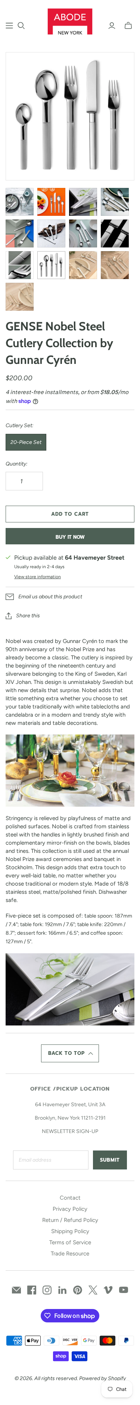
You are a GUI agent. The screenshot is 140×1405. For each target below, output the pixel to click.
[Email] (16, 1290)
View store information (37, 576)
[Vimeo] (108, 1290)
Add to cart (69, 514)
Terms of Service (70, 1242)
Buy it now (70, 537)
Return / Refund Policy (70, 1220)
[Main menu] (9, 25)
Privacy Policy (70, 1209)
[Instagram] (47, 1290)
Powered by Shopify (102, 1378)
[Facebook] (31, 1290)
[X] (92, 1290)
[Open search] (21, 25)
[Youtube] (123, 1290)
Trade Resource (70, 1253)
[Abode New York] (70, 20)
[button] (70, 1053)
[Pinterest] (77, 1290)
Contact (70, 1197)
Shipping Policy (70, 1231)
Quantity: (17, 464)
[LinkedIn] (62, 1290)
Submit (110, 1160)
